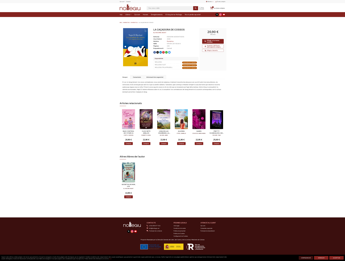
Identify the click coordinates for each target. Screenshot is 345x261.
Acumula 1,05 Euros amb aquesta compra (214, 46)
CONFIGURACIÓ (306, 258)
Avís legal (176, 226)
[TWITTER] (217, 14)
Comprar (128, 144)
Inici (121, 22)
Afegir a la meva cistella (213, 41)
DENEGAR (321, 258)
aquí (110, 259)
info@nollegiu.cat (154, 228)
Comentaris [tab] (137, 77)
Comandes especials (206, 228)
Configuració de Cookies (181, 236)
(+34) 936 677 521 (155, 226)
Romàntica (134, 22)
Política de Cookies (179, 233)
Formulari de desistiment (208, 231)
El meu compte (221, 1)
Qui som (203, 226)
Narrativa (126, 22)
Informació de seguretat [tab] (154, 77)
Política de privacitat (179, 231)
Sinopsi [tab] (124, 77)
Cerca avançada (201, 8)
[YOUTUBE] (223, 14)
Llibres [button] (127, 14)
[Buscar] (195, 8)
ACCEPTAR (336, 258)
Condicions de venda (180, 228)
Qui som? (122, 1)
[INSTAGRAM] (220, 14)
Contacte (128, 1)
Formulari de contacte (155, 231)
